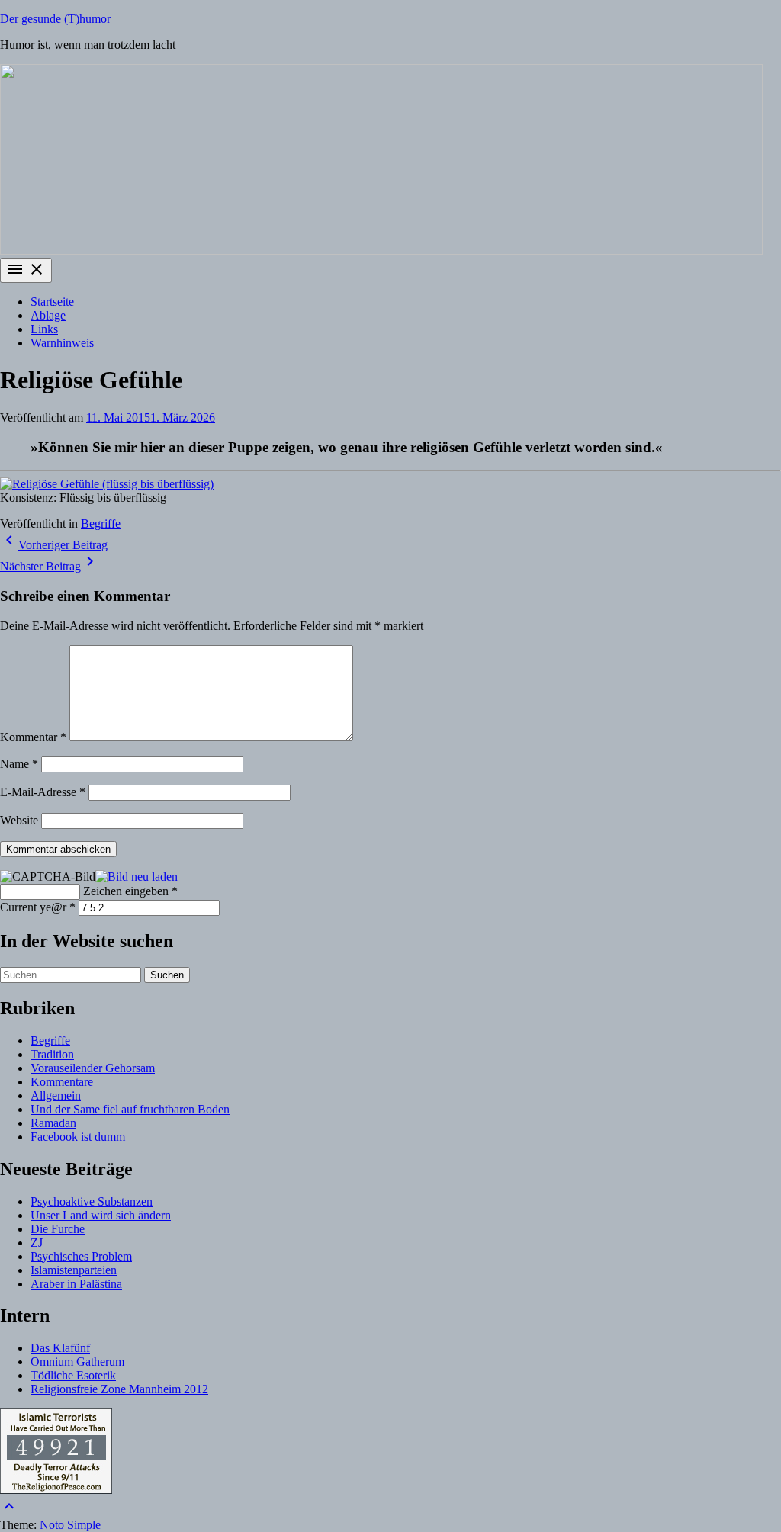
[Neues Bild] (136, 875)
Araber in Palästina (76, 1283)
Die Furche (58, 1228)
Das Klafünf (60, 1347)
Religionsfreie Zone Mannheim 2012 (119, 1389)
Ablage (48, 315)
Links (44, 329)
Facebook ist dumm (78, 1136)
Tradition (52, 1054)
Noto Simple (70, 1524)
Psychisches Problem (81, 1256)
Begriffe (101, 523)
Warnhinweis (62, 342)
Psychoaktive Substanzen (92, 1201)
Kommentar (33, 737)
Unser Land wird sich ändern (101, 1215)
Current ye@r (38, 907)
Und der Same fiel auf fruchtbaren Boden (130, 1109)
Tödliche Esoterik (73, 1375)
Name (19, 763)
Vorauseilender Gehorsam (93, 1067)
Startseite (52, 301)
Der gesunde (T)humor (55, 18)
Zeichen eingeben (130, 891)
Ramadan (53, 1122)
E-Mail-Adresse (42, 791)
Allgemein (56, 1095)
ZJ (37, 1242)
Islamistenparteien (74, 1270)
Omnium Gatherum (77, 1361)
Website (19, 820)
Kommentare (62, 1081)
